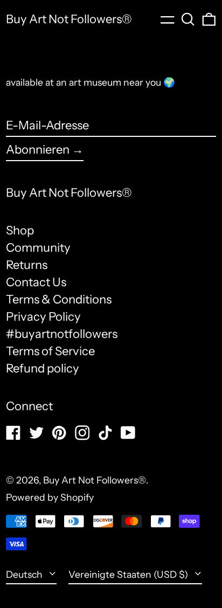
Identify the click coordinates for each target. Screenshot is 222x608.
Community (38, 247)
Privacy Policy (43, 316)
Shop (20, 230)
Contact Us (36, 282)
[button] (188, 19)
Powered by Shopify (50, 497)
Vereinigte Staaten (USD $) (129, 574)
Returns (26, 265)
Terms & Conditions (59, 299)
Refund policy (42, 368)
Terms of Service (50, 351)
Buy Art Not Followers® (69, 19)
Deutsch (25, 574)
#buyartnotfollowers (61, 334)
